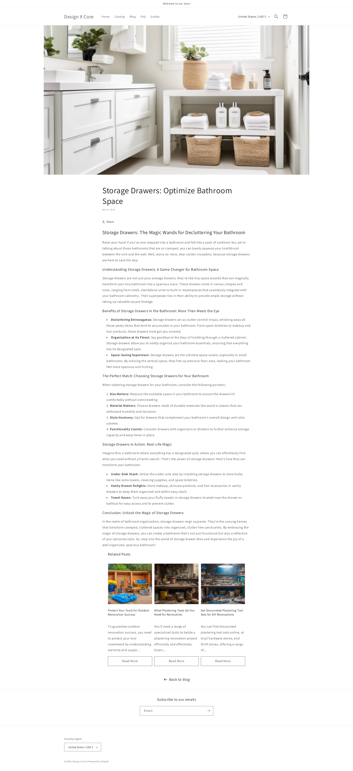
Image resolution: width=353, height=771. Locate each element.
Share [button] (110, 221)
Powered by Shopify (98, 761)
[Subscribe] (208, 710)
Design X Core (80, 761)
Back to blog (179, 679)
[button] (276, 16)
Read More (130, 661)
